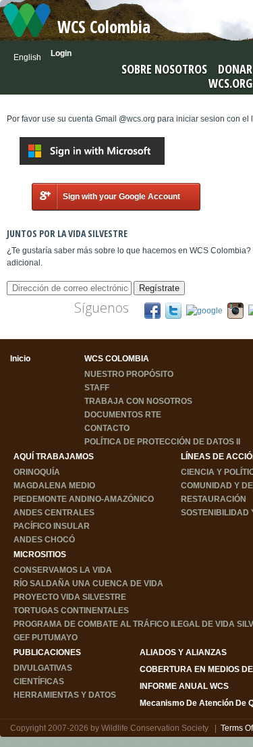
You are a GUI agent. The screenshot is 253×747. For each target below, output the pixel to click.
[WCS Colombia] (27, 19)
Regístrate (159, 288)
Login (61, 53)
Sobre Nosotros (164, 69)
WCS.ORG (230, 83)
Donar (235, 69)
